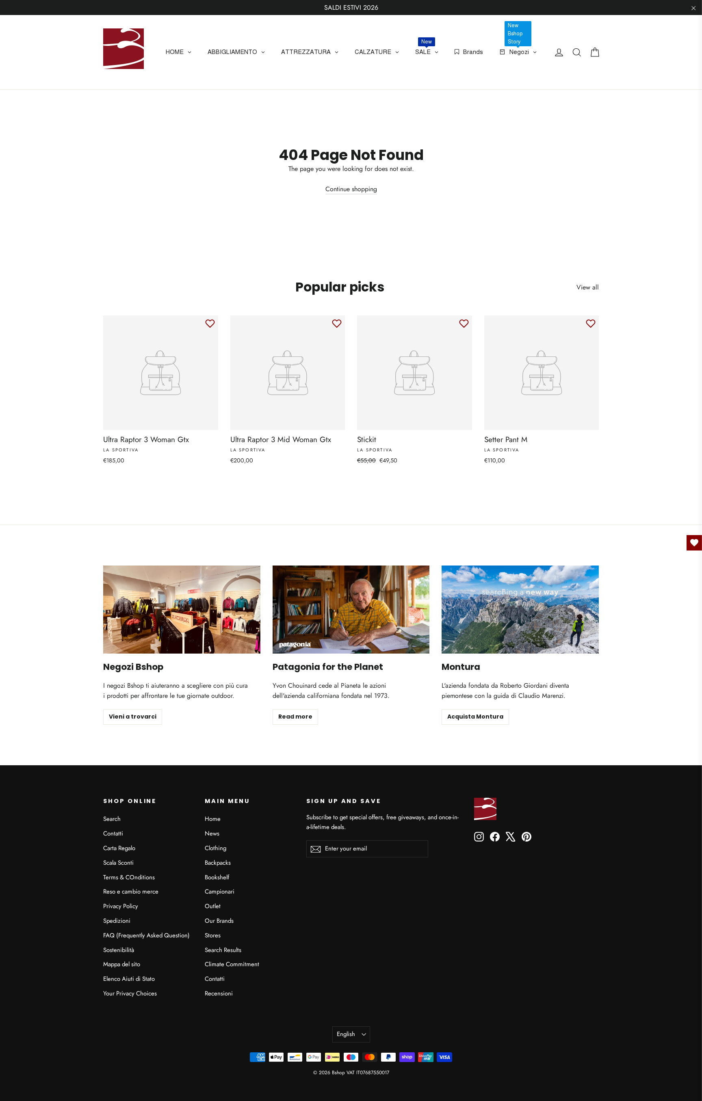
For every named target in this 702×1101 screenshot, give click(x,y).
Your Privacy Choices (130, 993)
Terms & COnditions (129, 877)
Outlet (213, 906)
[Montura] (520, 610)
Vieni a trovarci (132, 716)
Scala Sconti (118, 862)
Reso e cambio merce (130, 891)
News (212, 833)
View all (587, 287)
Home (213, 818)
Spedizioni (116, 920)
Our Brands (219, 920)
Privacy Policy (120, 906)
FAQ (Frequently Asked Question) (146, 935)
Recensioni (219, 993)
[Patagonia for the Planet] (351, 610)
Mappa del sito (121, 964)
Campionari (219, 891)
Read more (295, 716)
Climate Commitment (232, 964)
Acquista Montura (475, 716)
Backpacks (218, 862)
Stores (213, 935)
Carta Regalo (119, 848)
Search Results (223, 950)
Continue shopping (351, 189)
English (346, 1034)
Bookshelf (217, 877)
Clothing (215, 848)
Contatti (113, 833)
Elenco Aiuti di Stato (129, 978)
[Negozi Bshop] (181, 610)
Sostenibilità (118, 950)
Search (112, 818)
